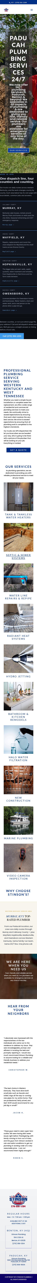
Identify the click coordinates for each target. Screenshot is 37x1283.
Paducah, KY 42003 (18, 1262)
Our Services (18, 150)
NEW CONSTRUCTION (18, 799)
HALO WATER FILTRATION (18, 759)
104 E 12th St (18, 1237)
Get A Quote (18, 450)
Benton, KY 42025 (18, 1240)
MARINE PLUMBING (18, 838)
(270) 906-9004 (18, 1265)
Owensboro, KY (16, 293)
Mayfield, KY (14, 237)
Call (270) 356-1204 (12, 336)
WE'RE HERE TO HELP (18, 989)
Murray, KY (12, 208)
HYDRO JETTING (18, 676)
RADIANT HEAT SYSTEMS (18, 637)
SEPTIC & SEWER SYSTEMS (18, 556)
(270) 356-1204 (18, 1243)
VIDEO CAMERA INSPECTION (18, 877)
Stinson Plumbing (19, 1234)
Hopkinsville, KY (17, 264)
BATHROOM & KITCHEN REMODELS (18, 716)
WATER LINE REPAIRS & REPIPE (18, 597)
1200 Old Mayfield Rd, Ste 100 (18, 1260)
